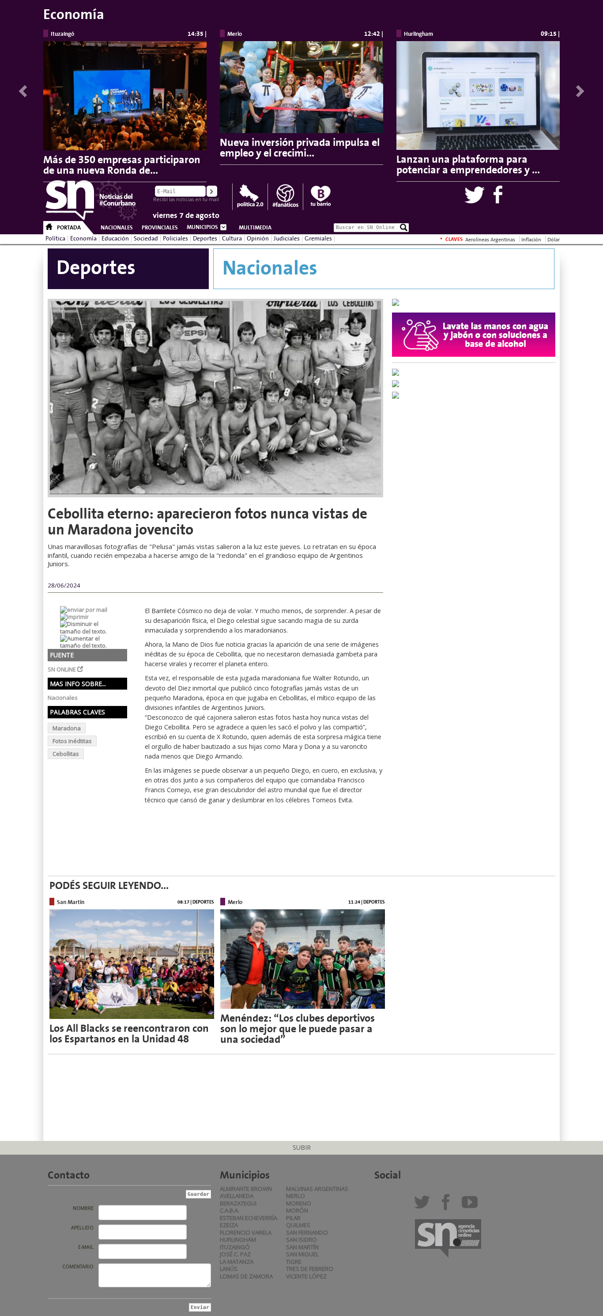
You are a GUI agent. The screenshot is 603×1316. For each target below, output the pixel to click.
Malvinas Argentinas (317, 1189)
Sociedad (146, 239)
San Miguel (302, 1254)
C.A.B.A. (229, 1210)
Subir (302, 1147)
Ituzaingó (235, 1247)
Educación (115, 239)
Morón (297, 1210)
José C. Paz (235, 1254)
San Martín (302, 1247)
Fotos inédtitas (72, 741)
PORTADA (69, 228)
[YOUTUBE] (472, 1205)
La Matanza (236, 1262)
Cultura (232, 239)
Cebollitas (66, 754)
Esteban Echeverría (248, 1218)
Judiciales (287, 239)
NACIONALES (117, 228)
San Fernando (307, 1232)
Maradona (67, 728)
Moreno (298, 1203)
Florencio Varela (245, 1232)
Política (55, 239)
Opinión (258, 239)
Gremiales (318, 239)
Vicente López (306, 1276)
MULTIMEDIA (255, 228)
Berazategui (238, 1203)
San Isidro (301, 1240)
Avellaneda (236, 1196)
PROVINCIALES (160, 228)
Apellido (82, 1227)
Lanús (228, 1269)
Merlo (295, 1196)
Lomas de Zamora (246, 1276)
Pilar (293, 1218)
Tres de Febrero (309, 1269)
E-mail (86, 1247)
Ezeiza (229, 1225)
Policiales (175, 239)
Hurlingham (238, 1240)
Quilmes (298, 1225)
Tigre (294, 1262)
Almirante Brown (246, 1189)
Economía (83, 239)
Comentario (78, 1266)
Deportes (205, 239)
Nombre (83, 1208)
